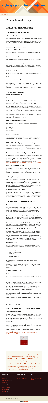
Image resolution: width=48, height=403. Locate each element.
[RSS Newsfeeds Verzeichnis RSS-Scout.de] (36, 378)
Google (20, 360)
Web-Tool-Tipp (11, 369)
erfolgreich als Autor (27, 356)
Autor (9, 354)
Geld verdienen (10, 358)
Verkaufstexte (19, 368)
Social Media (10, 365)
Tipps (19, 366)
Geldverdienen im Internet (13, 360)
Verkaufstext (10, 368)
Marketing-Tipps (5, 385)
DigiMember (26, 401)
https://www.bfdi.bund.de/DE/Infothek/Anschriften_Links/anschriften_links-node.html (23, 162)
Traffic (38, 366)
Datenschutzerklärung (5, 14)
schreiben (37, 363)
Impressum (14, 14)
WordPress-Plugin (31, 369)
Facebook (34, 356)
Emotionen (21, 356)
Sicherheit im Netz (5, 387)
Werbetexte (19, 369)
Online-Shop (13, 363)
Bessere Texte (19, 354)
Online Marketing (21, 363)
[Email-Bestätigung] (35, 374)
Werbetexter (24, 369)
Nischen (9, 363)
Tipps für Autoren (24, 366)
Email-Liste (9, 356)
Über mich (21, 14)
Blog (26, 354)
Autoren (14, 354)
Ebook (35, 354)
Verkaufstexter (29, 368)
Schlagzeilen (31, 363)
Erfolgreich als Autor (6, 380)
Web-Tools (4, 391)
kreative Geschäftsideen (32, 360)
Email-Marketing (15, 356)
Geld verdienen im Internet (26, 358)
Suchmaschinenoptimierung (12, 366)
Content (30, 354)
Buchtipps (4, 378)
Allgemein (4, 376)
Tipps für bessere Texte (32, 366)
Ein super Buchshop (20, 376)
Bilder (23, 354)
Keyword (24, 360)
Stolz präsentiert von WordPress (12, 398)
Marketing (23, 362)
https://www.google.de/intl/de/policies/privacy (27, 299)
